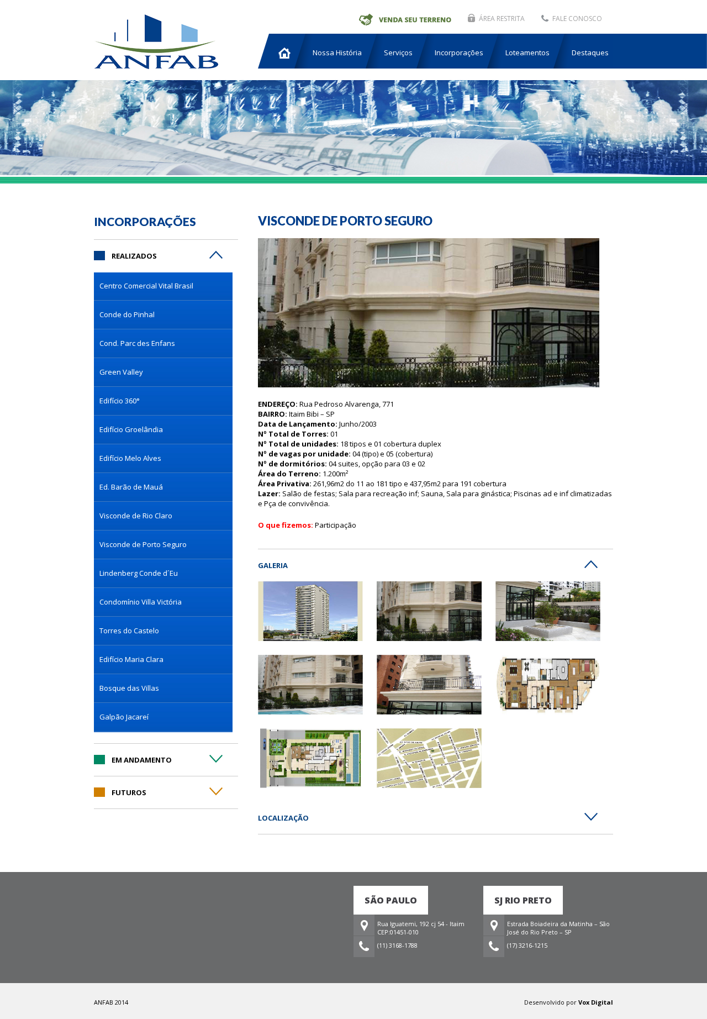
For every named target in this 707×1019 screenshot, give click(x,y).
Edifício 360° (119, 401)
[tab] (166, 250)
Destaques (590, 52)
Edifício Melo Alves (130, 458)
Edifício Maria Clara (131, 659)
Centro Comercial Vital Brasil (146, 286)
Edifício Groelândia (131, 429)
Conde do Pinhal (127, 314)
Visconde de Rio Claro (135, 516)
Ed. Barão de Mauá (131, 487)
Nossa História (337, 52)
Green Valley (121, 372)
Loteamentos (527, 52)
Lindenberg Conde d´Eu (138, 573)
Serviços (398, 52)
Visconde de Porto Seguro (143, 544)
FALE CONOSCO (577, 18)
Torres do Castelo (129, 630)
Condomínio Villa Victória (140, 602)
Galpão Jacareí (124, 717)
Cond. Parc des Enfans (137, 343)
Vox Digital (595, 1002)
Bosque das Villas (129, 688)
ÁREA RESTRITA (502, 18)
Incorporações (459, 52)
